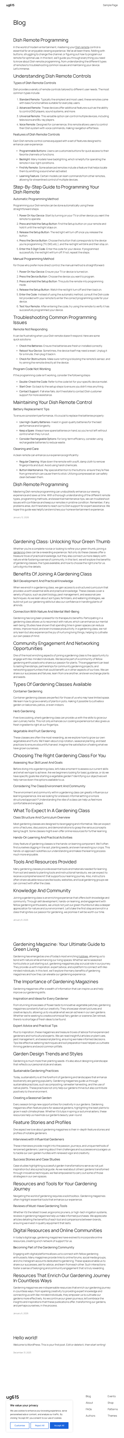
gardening (19, 552)
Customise (20, 1425)
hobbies (83, 956)
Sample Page (110, 5)
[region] (39, 1416)
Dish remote (82, 47)
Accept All (59, 1425)
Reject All (39, 1425)
